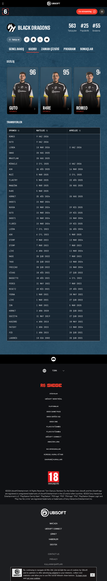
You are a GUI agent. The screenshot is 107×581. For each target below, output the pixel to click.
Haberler (53, 539)
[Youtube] (47, 39)
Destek (53, 545)
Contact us (53, 554)
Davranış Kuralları (53, 459)
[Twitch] (27, 39)
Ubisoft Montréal (53, 399)
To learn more (81, 575)
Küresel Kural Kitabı (53, 454)
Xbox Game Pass (53, 412)
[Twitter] (40, 39)
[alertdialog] (53, 574)
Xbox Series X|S (53, 417)
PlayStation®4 (53, 432)
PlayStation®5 (53, 427)
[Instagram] (33, 39)
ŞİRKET (53, 534)
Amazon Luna (53, 442)
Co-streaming (85, 11)
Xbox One (53, 422)
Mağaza (53, 523)
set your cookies (33, 578)
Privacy (54, 559)
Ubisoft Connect (53, 529)
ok (92, 575)
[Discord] (53, 359)
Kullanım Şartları (53, 564)
